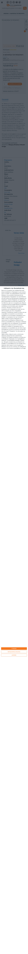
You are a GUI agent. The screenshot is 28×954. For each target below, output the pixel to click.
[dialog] (14, 620)
